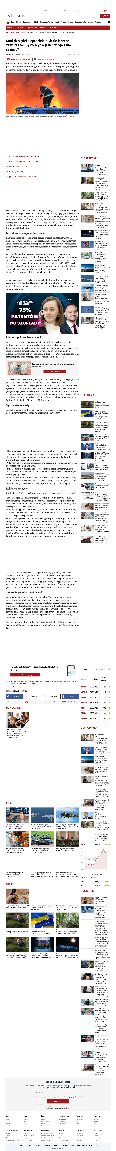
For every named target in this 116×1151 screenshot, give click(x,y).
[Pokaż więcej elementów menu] (108, 22)
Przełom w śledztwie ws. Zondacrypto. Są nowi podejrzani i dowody (15, 826)
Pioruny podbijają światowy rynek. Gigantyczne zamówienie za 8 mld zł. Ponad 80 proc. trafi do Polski (42, 874)
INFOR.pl (46, 11)
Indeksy (96, 1119)
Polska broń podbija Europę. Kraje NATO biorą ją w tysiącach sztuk (16, 874)
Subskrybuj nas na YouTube (20, 59)
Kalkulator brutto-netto (47, 1133)
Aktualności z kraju (11, 1138)
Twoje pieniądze (28, 1140)
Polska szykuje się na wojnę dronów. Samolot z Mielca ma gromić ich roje (67, 826)
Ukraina (8, 1121)
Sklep (107, 11)
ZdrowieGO (98, 1130)
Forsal (7, 36)
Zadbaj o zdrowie (68, 32)
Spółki (96, 1121)
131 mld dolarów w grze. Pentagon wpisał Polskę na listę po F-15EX (41, 826)
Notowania (97, 1116)
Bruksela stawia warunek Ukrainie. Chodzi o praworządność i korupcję (40, 931)
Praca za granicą (53, 28)
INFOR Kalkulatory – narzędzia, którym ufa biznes (34, 668)
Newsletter (86, 11)
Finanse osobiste (27, 32)
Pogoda (78, 1140)
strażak (16, 691)
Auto (77, 1138)
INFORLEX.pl (65, 11)
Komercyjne (62, 1123)
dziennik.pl (55, 11)
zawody (24, 691)
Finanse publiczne (29, 1135)
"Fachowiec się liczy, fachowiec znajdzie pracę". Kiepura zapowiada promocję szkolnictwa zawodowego (16, 733)
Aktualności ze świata (12, 1140)
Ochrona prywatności (50, 1145)
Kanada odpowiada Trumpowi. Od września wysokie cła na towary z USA (67, 907)
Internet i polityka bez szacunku (24, 161)
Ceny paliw (40, 32)
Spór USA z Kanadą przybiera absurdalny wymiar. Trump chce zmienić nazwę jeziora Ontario (16, 955)
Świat (8, 1116)
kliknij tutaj (66, 1108)
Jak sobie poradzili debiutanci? (23, 177)
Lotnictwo (79, 1126)
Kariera (42, 28)
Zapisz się (58, 1101)
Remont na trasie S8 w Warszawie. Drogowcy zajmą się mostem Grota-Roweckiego (67, 874)
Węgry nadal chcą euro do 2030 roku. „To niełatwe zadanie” (17, 907)
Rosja (7, 1119)
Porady (96, 1140)
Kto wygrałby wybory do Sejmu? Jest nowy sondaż (65, 849)
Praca (9, 28)
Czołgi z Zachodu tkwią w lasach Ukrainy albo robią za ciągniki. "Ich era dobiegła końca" (66, 931)
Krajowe (8, 1133)
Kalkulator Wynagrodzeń (48, 1135)
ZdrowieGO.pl (75, 11)
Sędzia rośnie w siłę (18, 166)
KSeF (25, 1123)
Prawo (61, 1133)
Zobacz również (55, 371)
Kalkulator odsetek (46, 1138)
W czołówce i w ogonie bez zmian (24, 156)
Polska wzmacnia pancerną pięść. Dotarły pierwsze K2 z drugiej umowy (41, 850)
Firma (25, 1121)
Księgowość (62, 1138)
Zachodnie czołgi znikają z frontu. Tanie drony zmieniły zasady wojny (41, 907)
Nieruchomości (64, 1116)
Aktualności (20, 28)
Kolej (77, 1123)
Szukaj (106, 16)
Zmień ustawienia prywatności (81, 1145)
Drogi (77, 1121)
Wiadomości (79, 1133)
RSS (96, 1145)
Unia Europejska (10, 1126)
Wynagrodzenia (32, 28)
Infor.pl (61, 1130)
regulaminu (59, 1097)
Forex (95, 1123)
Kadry (60, 1135)
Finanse (26, 1126)
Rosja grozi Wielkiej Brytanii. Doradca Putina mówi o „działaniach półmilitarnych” (42, 955)
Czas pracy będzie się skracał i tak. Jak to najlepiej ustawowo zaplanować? (53, 365)
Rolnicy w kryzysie (18, 172)
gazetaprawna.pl (97, 11)
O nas (29, 1145)
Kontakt (21, 1145)
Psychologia (97, 1138)
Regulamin (64, 1145)
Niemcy (8, 1123)
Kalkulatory (45, 1130)
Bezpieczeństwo (12, 1130)
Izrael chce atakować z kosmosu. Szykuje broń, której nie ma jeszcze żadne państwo (67, 955)
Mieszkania (62, 1121)
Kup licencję (32, 683)
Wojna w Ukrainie (53, 32)
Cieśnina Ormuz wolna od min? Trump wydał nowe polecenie (17, 931)
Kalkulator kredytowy (47, 1140)
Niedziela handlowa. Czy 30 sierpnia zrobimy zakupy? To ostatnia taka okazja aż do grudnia (16, 850)
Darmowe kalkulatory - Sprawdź (25, 675)
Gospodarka (28, 1130)
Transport (79, 1116)
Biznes (26, 1116)
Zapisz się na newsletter (46, 59)
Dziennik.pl (80, 1130)
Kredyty (26, 1138)
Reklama (37, 1145)
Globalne (8, 1135)
